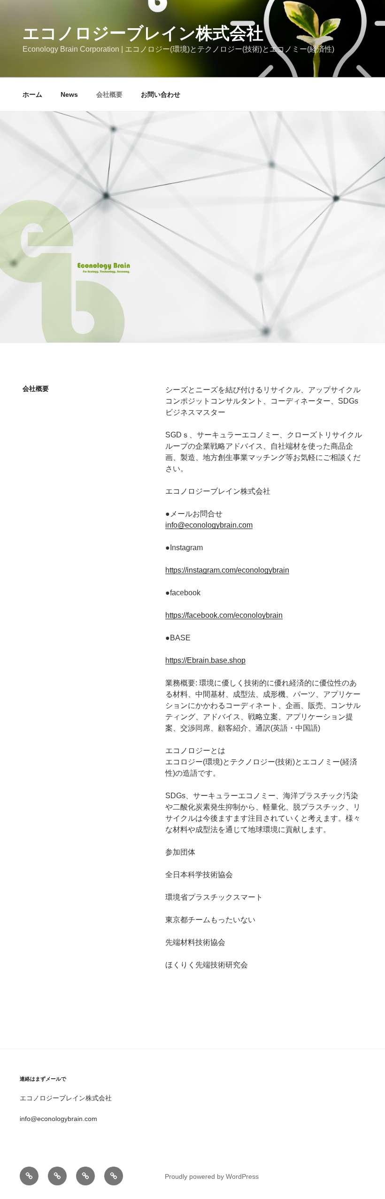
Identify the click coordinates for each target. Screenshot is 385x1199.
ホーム (32, 94)
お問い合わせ (160, 94)
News (69, 94)
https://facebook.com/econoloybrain (224, 615)
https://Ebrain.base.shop (205, 660)
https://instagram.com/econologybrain (227, 570)
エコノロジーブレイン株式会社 (143, 33)
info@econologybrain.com (209, 525)
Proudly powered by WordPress (212, 1176)
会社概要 (109, 94)
